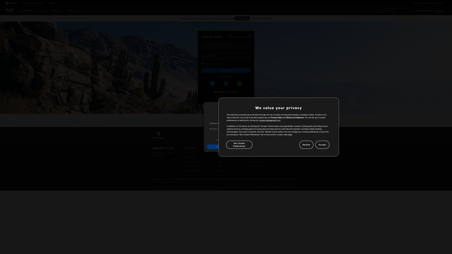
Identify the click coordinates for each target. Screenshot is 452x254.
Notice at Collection (295, 117)
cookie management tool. (270, 120)
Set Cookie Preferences (239, 144)
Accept (322, 145)
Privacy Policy (277, 117)
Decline (306, 145)
